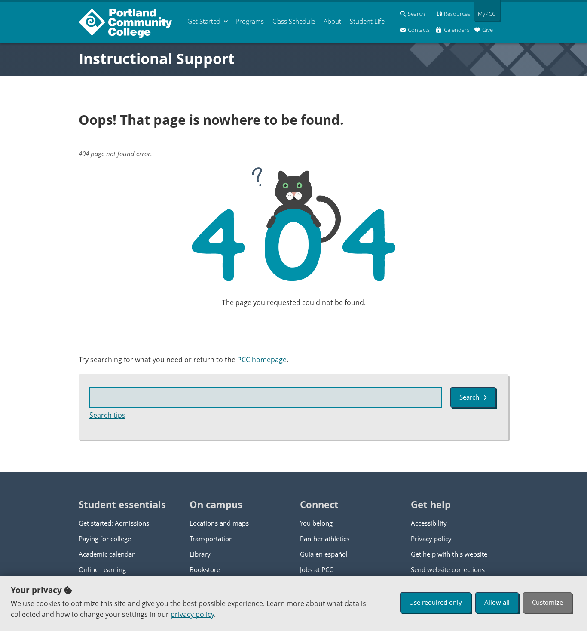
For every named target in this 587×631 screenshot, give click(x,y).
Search (469, 397)
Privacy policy (431, 538)
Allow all (497, 602)
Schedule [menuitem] (293, 21)
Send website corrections (448, 569)
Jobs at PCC (316, 569)
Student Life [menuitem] (367, 21)
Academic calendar (107, 554)
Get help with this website (449, 554)
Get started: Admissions (114, 523)
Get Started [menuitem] (203, 21)
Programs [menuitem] (249, 21)
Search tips (107, 415)
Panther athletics (324, 538)
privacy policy (192, 614)
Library (200, 554)
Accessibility (429, 523)
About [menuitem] (332, 21)
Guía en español (324, 554)
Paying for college (105, 538)
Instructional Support (157, 58)
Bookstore (205, 569)
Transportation (211, 538)
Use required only (435, 602)
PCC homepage (262, 359)
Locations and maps (219, 523)
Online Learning (102, 569)
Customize (547, 602)
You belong (316, 523)
